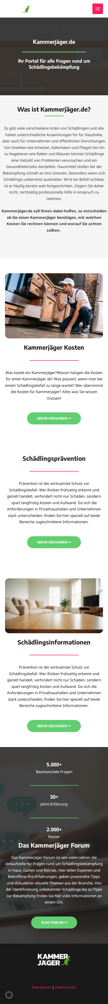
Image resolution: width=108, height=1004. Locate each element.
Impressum (41, 987)
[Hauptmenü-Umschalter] (97, 9)
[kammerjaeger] (17, 9)
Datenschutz (65, 987)
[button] (9, 995)
